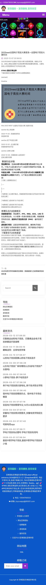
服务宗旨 (6, 316)
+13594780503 (8, 2)
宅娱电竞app (9, 424)
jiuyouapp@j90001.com (25, 2)
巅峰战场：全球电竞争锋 (14, 350)
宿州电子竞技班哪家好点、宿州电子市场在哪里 (22, 395)
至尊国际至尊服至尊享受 (27, 580)
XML (22, 552)
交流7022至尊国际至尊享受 (13, 319)
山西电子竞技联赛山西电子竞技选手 (19, 358)
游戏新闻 (6, 313)
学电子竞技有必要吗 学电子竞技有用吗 (20, 432)
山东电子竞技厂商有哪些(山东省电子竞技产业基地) (22, 368)
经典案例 (6, 310)
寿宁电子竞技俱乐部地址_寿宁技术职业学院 (22, 385)
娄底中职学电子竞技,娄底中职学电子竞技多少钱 (22, 442)
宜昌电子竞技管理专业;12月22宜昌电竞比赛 (23, 405)
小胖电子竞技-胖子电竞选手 (15, 377)
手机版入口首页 (22, 516)
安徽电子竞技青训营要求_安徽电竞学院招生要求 (22, 415)
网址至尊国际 (8, 307)
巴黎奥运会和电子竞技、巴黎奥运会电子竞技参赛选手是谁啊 (22, 340)
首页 (19, 28)
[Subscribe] (25, 566)
